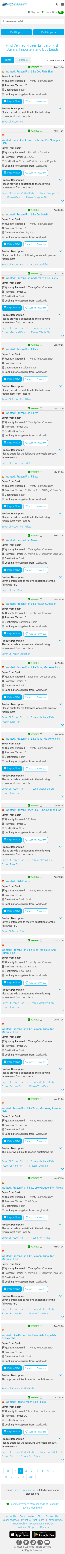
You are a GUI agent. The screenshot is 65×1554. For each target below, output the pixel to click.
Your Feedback (10, 1519)
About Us (11, 1516)
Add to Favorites (37, 101)
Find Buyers (16, 32)
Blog (39, 1516)
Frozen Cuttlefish (39, 264)
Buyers (7, 59)
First (8, 1470)
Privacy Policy (19, 1523)
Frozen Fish (13, 197)
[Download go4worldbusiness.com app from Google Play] (44, 1534)
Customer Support (26, 1527)
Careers (44, 1527)
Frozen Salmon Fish (41, 860)
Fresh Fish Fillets (49, 1452)
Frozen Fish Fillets (40, 328)
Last (30, 1476)
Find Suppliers (48, 32)
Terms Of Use (55, 1519)
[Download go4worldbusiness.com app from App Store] (19, 1534)
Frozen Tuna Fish (11, 721)
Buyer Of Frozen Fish (13, 121)
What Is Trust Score (33, 1519)
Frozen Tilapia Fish (41, 332)
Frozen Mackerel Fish (14, 332)
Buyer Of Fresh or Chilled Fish (18, 193)
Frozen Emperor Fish (25, 1490)
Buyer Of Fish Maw (12, 590)
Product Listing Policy (42, 1523)
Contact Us (51, 1516)
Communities (26, 1516)
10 (17, 1476)
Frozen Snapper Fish (37, 197)
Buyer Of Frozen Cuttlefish (16, 653)
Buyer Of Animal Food (13, 931)
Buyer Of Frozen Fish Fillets (16, 399)
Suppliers (23, 59)
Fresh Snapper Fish (50, 193)
